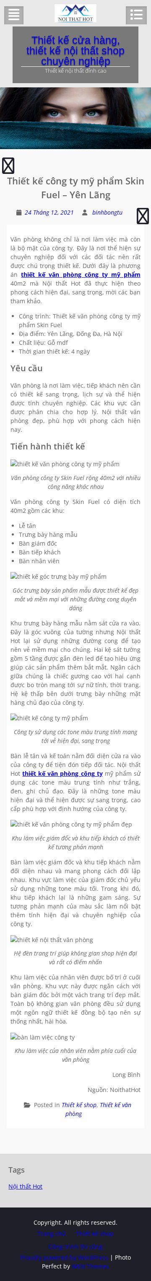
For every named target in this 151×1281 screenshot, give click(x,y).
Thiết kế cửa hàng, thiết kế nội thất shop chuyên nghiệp (75, 50)
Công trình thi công (76, 1246)
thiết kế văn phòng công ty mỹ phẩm (80, 274)
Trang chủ (51, 1233)
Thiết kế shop (79, 1105)
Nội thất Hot (25, 1186)
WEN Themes (90, 1266)
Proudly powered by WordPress (64, 1257)
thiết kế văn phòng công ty (62, 773)
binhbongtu (107, 212)
